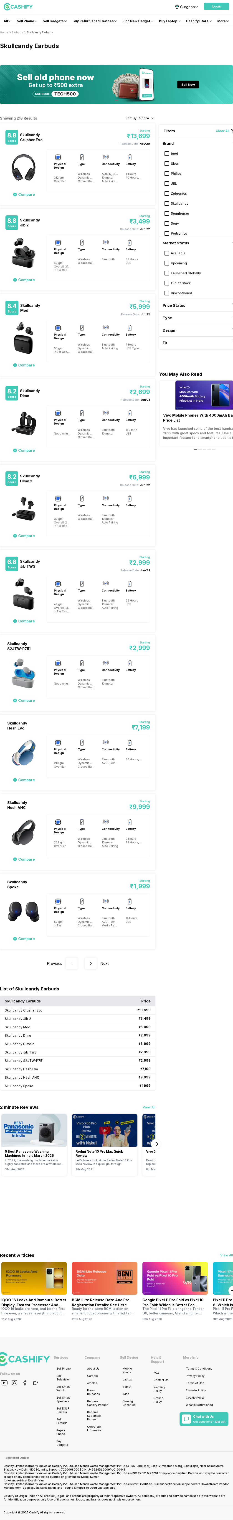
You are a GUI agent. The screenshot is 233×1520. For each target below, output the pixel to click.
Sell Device (129, 1357)
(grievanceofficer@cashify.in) (24, 1480)
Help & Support (157, 1359)
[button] (216, 6)
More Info (191, 1357)
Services (61, 1357)
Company (92, 1357)
